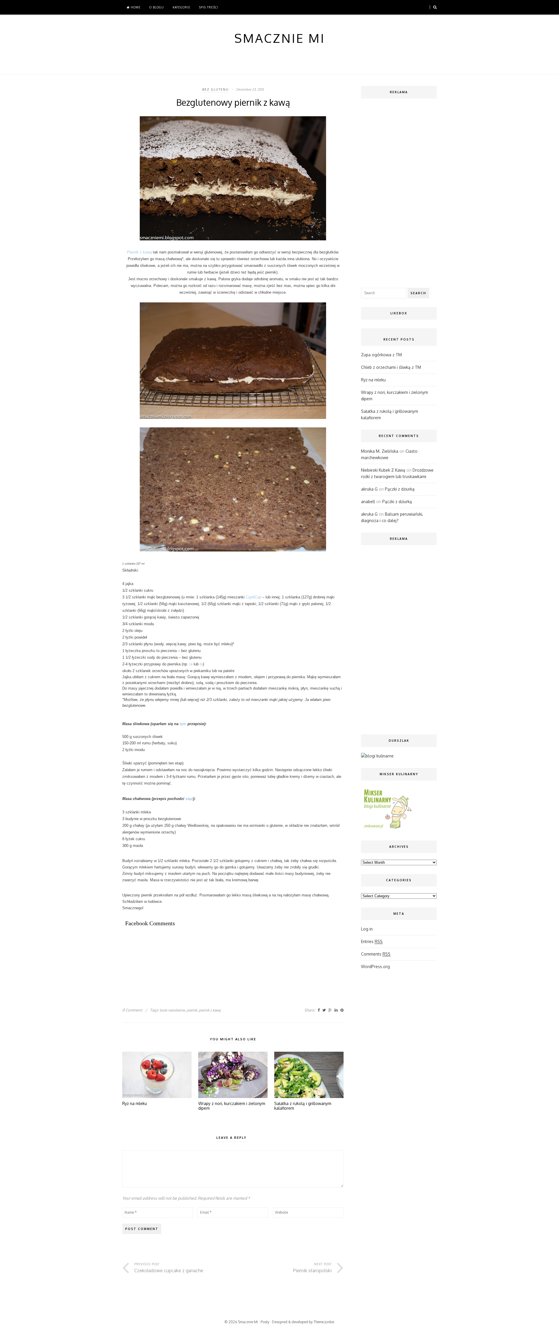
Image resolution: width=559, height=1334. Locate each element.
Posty (265, 1322)
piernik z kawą (209, 1010)
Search (418, 293)
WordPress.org (375, 966)
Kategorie (181, 7)
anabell (368, 501)
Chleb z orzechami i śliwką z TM (391, 367)
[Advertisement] (228, 952)
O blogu (156, 7)
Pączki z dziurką (400, 489)
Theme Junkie (324, 1322)
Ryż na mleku (134, 1103)
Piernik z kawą (139, 252)
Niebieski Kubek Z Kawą (383, 470)
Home (135, 7)
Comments (375, 953)
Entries (372, 941)
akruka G (369, 489)
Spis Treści (208, 7)
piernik (192, 1010)
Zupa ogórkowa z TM (381, 354)
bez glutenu (215, 89)
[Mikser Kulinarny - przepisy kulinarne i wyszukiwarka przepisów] (387, 828)
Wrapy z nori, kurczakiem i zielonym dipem (231, 1106)
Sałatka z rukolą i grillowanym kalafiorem (302, 1106)
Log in (367, 928)
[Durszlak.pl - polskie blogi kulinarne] (377, 755)
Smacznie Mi (248, 1322)
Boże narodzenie (172, 1010)
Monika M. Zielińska (379, 451)
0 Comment (132, 1010)
